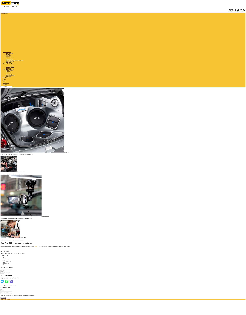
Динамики (8, 54)
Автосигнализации (10, 64)
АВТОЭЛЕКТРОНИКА (8, 69)
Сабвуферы (8, 55)
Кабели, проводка (9, 57)
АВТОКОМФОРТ (7, 52)
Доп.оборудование (10, 61)
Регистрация (6, 272)
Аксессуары (8, 62)
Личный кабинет (16, 6)
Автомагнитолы (9, 53)
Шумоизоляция (9, 59)
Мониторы (8, 71)
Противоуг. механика (10, 65)
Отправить (3, 297)
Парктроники (9, 72)
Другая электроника (10, 75)
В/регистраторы (9, 73)
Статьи (7, 259)
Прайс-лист (8, 261)
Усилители (8, 56)
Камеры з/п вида (9, 70)
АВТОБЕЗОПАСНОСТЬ (8, 63)
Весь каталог (6, 77)
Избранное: (10, 6)
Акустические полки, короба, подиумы (14, 60)
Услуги (4, 80)
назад (36, 246)
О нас (4, 79)
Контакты (5, 84)
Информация (6, 83)
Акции (4, 81)
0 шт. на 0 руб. (4, 6)
